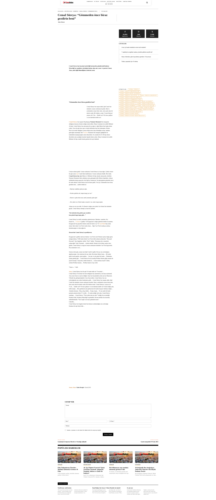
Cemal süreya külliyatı (128, 107)
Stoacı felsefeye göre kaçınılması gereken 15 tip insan (136, 56)
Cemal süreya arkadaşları (129, 91)
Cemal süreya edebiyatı (148, 95)
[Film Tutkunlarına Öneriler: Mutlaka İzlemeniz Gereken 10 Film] (69, 457)
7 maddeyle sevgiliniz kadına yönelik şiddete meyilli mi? (137, 52)
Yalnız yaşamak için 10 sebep (130, 61)
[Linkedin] (81, 394)
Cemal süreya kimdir (127, 105)
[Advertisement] (138, 77)
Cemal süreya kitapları (145, 105)
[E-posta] (89, 394)
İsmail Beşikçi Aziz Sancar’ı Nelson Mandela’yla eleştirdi (106, 488)
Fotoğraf (137, 464)
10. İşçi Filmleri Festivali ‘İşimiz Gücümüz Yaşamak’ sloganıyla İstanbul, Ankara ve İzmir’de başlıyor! (94, 470)
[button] (147, 3)
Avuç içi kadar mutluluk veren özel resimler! (134, 47)
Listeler (60, 464)
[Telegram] (93, 394)
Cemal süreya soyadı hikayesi (131, 111)
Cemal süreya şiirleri (128, 109)
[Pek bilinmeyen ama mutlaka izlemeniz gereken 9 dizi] (121, 457)
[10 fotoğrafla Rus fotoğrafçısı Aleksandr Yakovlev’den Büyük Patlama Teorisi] (146, 457)
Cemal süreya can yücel (129, 95)
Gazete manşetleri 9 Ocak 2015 (149, 441)
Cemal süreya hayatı (127, 103)
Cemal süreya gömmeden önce (131, 99)
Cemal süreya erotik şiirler (130, 97)
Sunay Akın (72, 387)
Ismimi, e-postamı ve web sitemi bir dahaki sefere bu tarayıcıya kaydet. (84, 430)
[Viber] (96, 394)
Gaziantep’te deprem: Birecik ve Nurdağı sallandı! (72, 441)
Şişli (77, 174)
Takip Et (139, 30)
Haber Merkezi (61, 22)
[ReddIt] (85, 394)
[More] (156, 18)
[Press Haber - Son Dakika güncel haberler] (68, 2)
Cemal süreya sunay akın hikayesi (132, 115)
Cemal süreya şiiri (146, 107)
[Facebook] (69, 394)
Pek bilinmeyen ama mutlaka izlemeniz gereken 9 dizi (118, 468)
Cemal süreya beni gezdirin (130, 93)
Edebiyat (75, 11)
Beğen (125, 30)
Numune (85, 132)
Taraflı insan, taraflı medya (64, 488)
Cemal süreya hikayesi (145, 103)
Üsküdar (78, 221)
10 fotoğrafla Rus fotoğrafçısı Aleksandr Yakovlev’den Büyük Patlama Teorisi (145, 469)
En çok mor (130, 488)
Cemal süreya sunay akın (129, 113)
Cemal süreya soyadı (145, 109)
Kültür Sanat (68, 11)
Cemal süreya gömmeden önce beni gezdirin (136, 101)
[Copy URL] (100, 394)
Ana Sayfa (60, 11)
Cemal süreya (134, 89)
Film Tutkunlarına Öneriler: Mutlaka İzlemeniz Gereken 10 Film (68, 469)
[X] (73, 394)
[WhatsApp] (77, 394)
